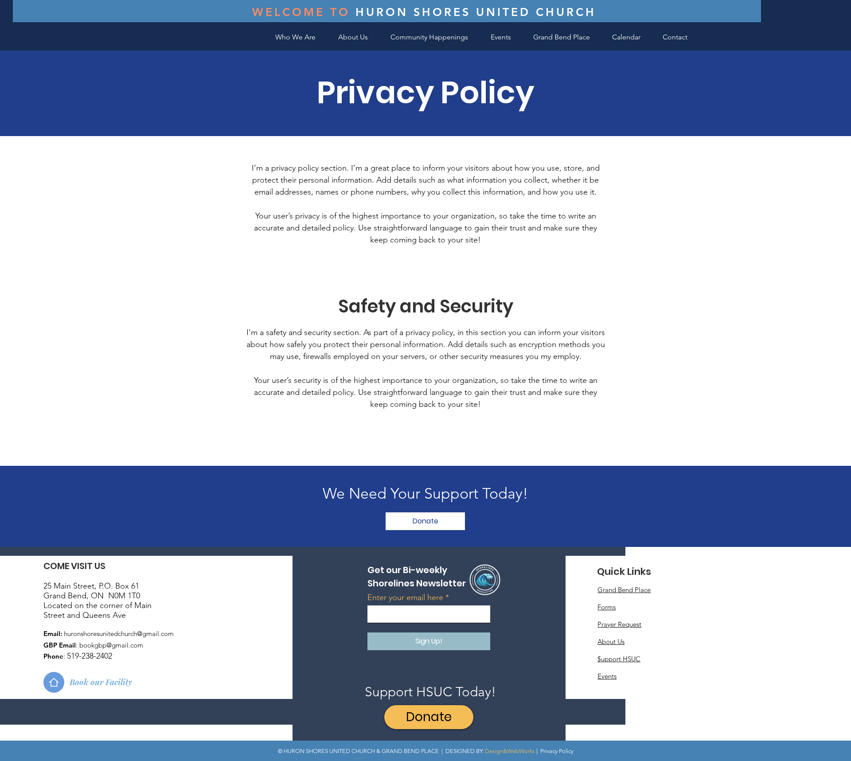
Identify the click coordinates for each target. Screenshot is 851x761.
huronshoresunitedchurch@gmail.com (119, 633)
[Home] (53, 682)
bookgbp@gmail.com (111, 645)
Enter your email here (405, 597)
